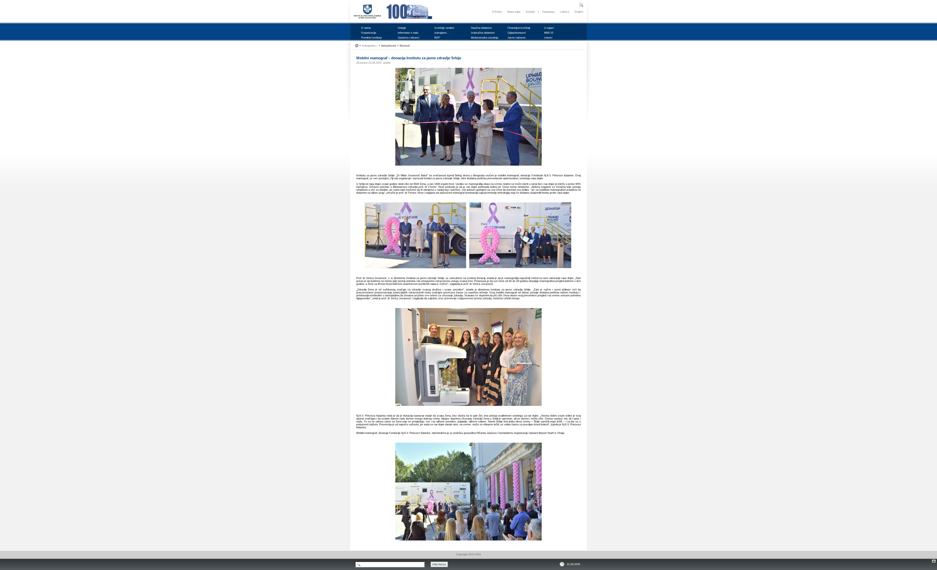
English (579, 11)
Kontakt (530, 11)
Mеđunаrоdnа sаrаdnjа (484, 37)
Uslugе (402, 27)
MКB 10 (548, 32)
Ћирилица (548, 11)
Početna (497, 11)
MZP (437, 37)
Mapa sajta (513, 11)
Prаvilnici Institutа (371, 37)
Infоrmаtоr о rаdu (408, 32)
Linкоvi (548, 37)
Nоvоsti (405, 45)
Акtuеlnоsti (388, 45)
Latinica (564, 11)
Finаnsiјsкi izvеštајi (519, 27)
